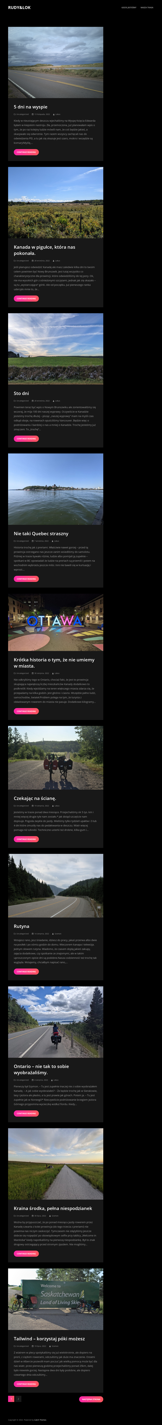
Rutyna (21, 926)
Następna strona (91, 1399)
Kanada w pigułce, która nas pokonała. (44, 250)
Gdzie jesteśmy (129, 7)
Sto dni (21, 393)
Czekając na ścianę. (35, 798)
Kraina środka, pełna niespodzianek (53, 1208)
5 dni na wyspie (30, 107)
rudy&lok (19, 7)
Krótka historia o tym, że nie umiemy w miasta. (54, 663)
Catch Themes (40, 1420)
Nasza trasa (147, 7)
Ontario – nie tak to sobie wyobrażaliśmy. (41, 1069)
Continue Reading (26, 152)
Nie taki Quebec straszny (41, 534)
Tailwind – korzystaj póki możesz (49, 1339)
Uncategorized (22, 114)
